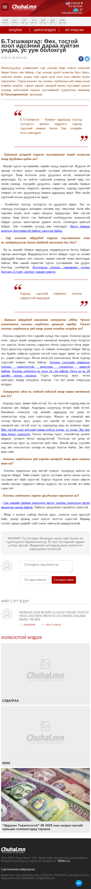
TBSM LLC (63, 861)
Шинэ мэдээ (45, 30)
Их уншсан (74, 30)
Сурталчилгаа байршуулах (18, 869)
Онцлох (15, 30)
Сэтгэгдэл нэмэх (64, 579)
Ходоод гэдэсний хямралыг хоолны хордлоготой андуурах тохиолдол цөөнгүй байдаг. (45, 367)
